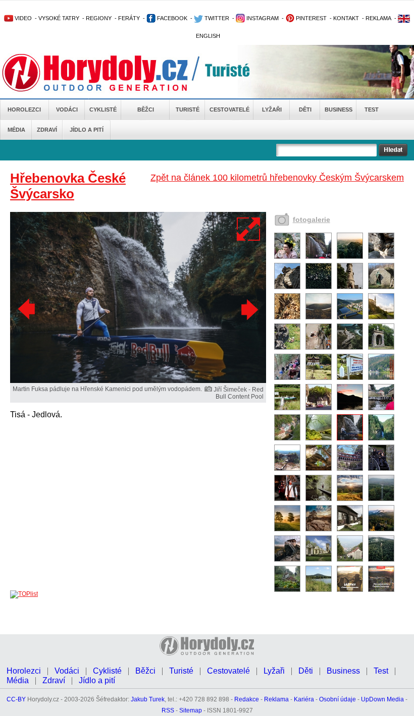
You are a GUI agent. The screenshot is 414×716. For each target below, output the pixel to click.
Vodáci (67, 109)
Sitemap (190, 710)
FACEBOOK (171, 18)
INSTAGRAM (262, 18)
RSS (168, 710)
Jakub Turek (148, 699)
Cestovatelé (229, 109)
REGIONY (99, 18)
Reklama (276, 699)
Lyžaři (272, 109)
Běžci (145, 109)
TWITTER (216, 18)
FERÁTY (129, 18)
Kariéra (304, 699)
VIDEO (22, 18)
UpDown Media (382, 699)
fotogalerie (311, 219)
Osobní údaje (337, 699)
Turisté (187, 109)
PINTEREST (310, 18)
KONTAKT (346, 18)
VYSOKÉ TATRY (58, 18)
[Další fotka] (248, 309)
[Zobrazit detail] (287, 256)
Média (16, 130)
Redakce (246, 699)
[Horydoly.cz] (107, 72)
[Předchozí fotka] (27, 309)
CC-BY (16, 699)
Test (372, 109)
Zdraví (47, 130)
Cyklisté (103, 109)
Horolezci (24, 109)
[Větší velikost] (249, 229)
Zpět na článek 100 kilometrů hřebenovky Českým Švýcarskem (277, 178)
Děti (305, 109)
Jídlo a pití (87, 130)
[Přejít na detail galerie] (138, 380)
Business (338, 109)
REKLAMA (378, 18)
